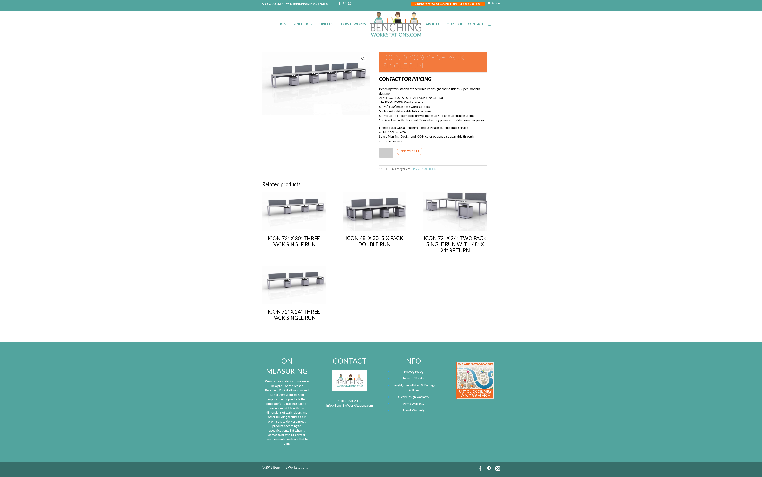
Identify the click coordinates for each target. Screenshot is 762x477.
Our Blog (455, 24)
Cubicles (325, 24)
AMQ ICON (429, 169)
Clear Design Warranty (413, 397)
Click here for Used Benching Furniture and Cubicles (448, 3)
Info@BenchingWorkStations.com (349, 405)
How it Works (353, 24)
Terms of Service (413, 378)
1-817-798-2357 (274, 3)
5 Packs (415, 169)
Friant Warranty (414, 410)
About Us (434, 24)
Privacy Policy (413, 372)
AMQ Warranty (413, 403)
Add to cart (409, 151)
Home (283, 24)
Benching (301, 24)
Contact (476, 24)
